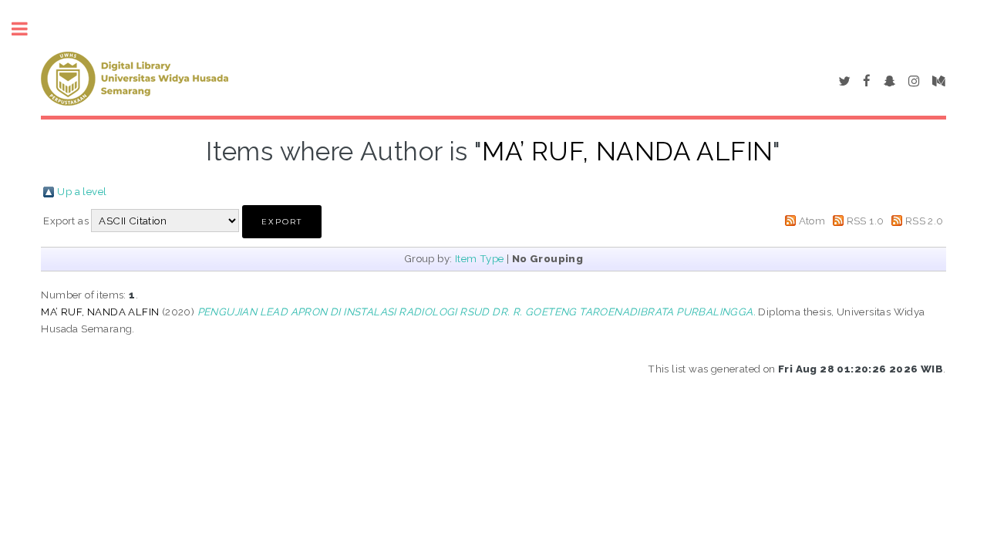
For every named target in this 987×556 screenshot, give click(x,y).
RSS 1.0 (865, 220)
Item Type (479, 258)
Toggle (28, 29)
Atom (812, 220)
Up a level (81, 191)
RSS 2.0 (924, 220)
